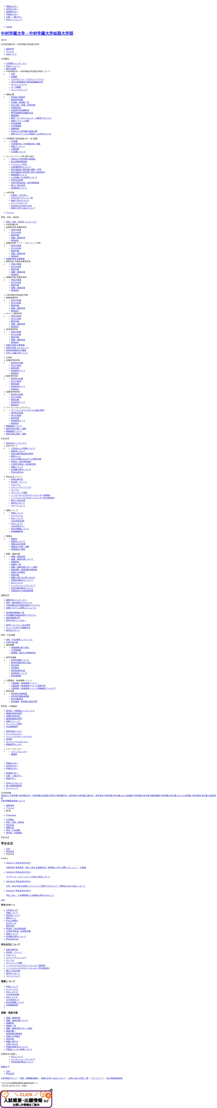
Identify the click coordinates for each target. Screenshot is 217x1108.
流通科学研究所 (13, 716)
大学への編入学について (17, 353)
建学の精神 (11, 69)
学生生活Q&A (17, 472)
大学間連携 (16, 126)
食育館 (9, 739)
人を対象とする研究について (24, 177)
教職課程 (15, 115)
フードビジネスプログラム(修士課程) (27, 410)
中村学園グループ (9, 1078)
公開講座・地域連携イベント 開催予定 (28, 686)
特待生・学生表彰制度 (21, 462)
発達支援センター (14, 731)
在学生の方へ (12, 9)
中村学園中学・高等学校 (66, 795)
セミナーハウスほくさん (17, 742)
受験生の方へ (12, 6)
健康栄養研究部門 (14, 719)
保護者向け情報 (18, 549)
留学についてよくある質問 (18, 625)
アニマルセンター (14, 734)
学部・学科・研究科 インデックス (21, 222)
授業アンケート (18, 146)
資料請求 (10, 49)
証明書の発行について (21, 469)
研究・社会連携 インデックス (19, 640)
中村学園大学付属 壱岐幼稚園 (146, 795)
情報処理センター (14, 744)
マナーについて (18, 506)
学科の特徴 (16, 230)
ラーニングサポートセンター (19, 736)
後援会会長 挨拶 (18, 544)
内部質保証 (16, 108)
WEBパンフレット (14, 20)
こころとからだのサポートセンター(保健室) (30, 495)
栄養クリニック (13, 721)
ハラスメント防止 (19, 164)
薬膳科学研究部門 (14, 713)
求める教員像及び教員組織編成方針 (27, 82)
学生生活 (10, 825)
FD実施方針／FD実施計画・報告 (25, 144)
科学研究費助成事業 (20, 696)
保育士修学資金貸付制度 (22, 454)
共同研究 (15, 668)
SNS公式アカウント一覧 (22, 198)
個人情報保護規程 (19, 162)
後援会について (18, 541)
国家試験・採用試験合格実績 (24, 570)
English (9, 27)
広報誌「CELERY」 (20, 195)
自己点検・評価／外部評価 (23, 105)
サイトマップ (12, 788)
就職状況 (15, 562)
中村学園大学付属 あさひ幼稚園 (118, 795)
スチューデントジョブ (21, 487)
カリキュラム (17, 516)
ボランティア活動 (19, 493)
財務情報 (15, 129)
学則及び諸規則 (18, 97)
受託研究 (15, 665)
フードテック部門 (14, 724)
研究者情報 (16, 123)
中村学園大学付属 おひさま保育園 (175, 795)
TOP (8, 849)
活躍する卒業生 (18, 572)
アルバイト (16, 485)
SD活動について (18, 152)
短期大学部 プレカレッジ (17, 348)
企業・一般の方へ (14, 17)
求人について (17, 583)
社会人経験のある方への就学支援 (26, 459)
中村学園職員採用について (13, 801)
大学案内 (10, 820)
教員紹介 (15, 240)
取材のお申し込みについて (23, 208)
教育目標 (15, 235)
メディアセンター (19, 752)
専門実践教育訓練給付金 (22, 113)
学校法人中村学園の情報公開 (24, 131)
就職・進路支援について (22, 559)
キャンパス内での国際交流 (18, 628)
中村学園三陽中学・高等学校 (90, 795)
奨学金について (18, 451)
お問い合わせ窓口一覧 (78, 1078)
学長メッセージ (13, 66)
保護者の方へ (12, 12)
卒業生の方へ (12, 14)
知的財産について (19, 188)
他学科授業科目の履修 (16, 350)
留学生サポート (18, 503)
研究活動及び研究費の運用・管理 (26, 169)
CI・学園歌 (16, 87)
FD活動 (14, 141)
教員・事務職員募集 (29, 1078)
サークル (15, 490)
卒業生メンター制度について (19, 1049)
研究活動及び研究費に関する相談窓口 (28, 172)
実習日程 (15, 575)
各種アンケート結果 (20, 121)
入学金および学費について (23, 448)
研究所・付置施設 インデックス (20, 711)
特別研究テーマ (18, 371)
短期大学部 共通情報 (15, 345)
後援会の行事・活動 (20, 547)
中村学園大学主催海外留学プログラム (23, 605)
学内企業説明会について (22, 588)
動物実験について (19, 175)
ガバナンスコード (19, 84)
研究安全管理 (17, 180)
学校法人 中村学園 (9, 795)
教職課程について (14, 426)
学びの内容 (16, 232)
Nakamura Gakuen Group (21, 206)
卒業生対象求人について (22, 580)
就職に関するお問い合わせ (23, 578)
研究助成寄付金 (18, 671)
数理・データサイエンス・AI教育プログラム (31, 118)
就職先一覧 (16, 564)
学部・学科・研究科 (15, 822)
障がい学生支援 (18, 185)
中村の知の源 (12, 642)
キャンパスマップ (19, 90)
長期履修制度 (17, 531)
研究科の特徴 (17, 363)
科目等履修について (20, 529)
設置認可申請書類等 (20, 110)
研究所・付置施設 (14, 833)
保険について (17, 467)
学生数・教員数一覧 (20, 102)
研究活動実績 (17, 699)
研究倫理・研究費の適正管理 (24, 701)
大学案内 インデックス (16, 63)
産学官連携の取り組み (21, 663)
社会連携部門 (12, 727)
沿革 (13, 74)
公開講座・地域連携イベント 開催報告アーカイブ (33, 688)
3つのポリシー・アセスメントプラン (27, 79)
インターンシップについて (23, 585)
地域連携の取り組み (20, 647)
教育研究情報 (17, 100)
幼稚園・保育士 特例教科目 (23, 653)
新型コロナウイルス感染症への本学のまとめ (31, 134)
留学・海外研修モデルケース (19, 603)
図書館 (14, 754)
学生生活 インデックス (16, 443)
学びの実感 (16, 365)
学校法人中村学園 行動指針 (23, 159)
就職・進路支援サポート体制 (24, 567)
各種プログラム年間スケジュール (21, 608)
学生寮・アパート (19, 482)
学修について (17, 513)
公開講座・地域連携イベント (24, 683)
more (3, 900)
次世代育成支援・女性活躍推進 (25, 183)
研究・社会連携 (13, 830)
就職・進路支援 (18, 238)
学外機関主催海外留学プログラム (21, 615)
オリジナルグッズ (19, 203)
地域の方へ (11, 778)
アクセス (10, 52)
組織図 (14, 77)
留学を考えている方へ (16, 620)
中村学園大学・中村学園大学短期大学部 (37, 33)
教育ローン (16, 456)
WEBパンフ (11, 54)
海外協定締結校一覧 (15, 612)
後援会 (14, 539)
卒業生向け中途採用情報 (22, 591)
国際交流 (10, 827)
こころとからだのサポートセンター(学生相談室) (33, 498)
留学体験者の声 (13, 618)
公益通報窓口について (21, 167)
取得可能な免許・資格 (16, 429)
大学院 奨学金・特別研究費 (23, 464)
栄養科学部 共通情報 (15, 259)
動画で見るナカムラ (20, 200)
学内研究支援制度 (19, 694)
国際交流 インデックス (16, 600)
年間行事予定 (17, 479)
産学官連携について (20, 660)
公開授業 (15, 149)
